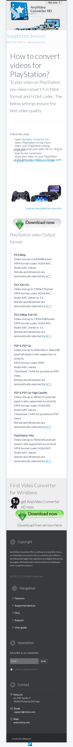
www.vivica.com (21, 722)
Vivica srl (26, 738)
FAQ (17, 612)
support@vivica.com (24, 711)
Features (20, 598)
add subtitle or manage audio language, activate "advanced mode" (37, 160)
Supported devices (25, 605)
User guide (21, 627)
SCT (48, 276)
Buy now (53, 2)
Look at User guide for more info (43, 208)
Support (19, 620)
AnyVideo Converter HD (35, 139)
